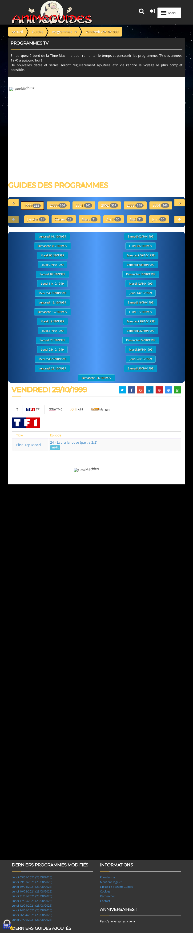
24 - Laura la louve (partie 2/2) (73, 444)
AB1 (80, 409)
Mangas (104, 409)
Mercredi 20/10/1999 (141, 321)
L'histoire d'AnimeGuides (116, 887)
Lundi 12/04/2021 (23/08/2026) (32, 906)
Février (63, 219)
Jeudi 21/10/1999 (52, 331)
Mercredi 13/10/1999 (52, 293)
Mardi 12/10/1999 (141, 284)
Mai (136, 219)
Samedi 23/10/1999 (52, 340)
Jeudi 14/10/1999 (141, 293)
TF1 (38, 409)
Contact (105, 901)
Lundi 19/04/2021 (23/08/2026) (32, 887)
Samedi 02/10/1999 (140, 236)
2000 (57, 205)
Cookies (105, 891)
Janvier (35, 219)
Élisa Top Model (28, 444)
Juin (158, 219)
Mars (89, 219)
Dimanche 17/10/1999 (52, 312)
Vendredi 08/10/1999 (140, 265)
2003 (134, 205)
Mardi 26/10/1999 (141, 350)
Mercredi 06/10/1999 (141, 255)
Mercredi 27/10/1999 (52, 359)
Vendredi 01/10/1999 (52, 236)
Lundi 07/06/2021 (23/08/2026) (32, 920)
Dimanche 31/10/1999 (96, 378)
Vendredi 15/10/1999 (52, 302)
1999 (31, 205)
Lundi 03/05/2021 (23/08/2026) (32, 877)
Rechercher (107, 896)
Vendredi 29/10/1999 (52, 368)
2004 (160, 205)
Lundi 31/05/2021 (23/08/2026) (32, 896)
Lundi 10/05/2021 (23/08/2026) (32, 891)
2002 (108, 205)
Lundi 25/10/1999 (52, 350)
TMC (59, 409)
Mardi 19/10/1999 (52, 321)
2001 (83, 205)
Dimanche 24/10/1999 (140, 340)
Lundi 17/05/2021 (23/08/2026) (32, 901)
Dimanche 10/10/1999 (140, 274)
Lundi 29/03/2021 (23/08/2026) (32, 882)
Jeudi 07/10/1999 (52, 265)
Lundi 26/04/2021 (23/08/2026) (32, 915)
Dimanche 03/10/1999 (52, 246)
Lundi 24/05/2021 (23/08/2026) (32, 910)
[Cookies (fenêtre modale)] (8, 925)
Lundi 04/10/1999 (140, 246)
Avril (112, 219)
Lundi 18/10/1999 (140, 312)
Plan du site (107, 877)
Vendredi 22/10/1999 (140, 331)
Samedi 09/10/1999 (52, 274)
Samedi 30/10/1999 (140, 368)
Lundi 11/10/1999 (52, 284)
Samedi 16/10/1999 (140, 302)
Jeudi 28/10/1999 (141, 359)
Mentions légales (111, 882)
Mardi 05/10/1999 (52, 255)
